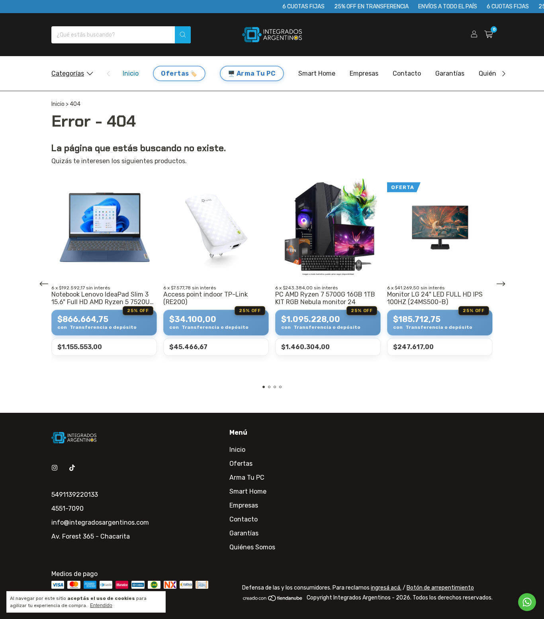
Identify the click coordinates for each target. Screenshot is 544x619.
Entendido (101, 605)
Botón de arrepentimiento (440, 587)
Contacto (407, 73)
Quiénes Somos (252, 547)
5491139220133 (74, 494)
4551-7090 (67, 508)
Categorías (67, 73)
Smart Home (316, 73)
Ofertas (175, 73)
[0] (488, 34)
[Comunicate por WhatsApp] (527, 602)
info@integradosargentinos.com (100, 522)
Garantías (449, 73)
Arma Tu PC (256, 73)
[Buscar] (183, 34)
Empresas (364, 73)
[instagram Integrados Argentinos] (54, 468)
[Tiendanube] (273, 599)
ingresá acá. (386, 587)
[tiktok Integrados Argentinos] (72, 468)
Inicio (131, 73)
